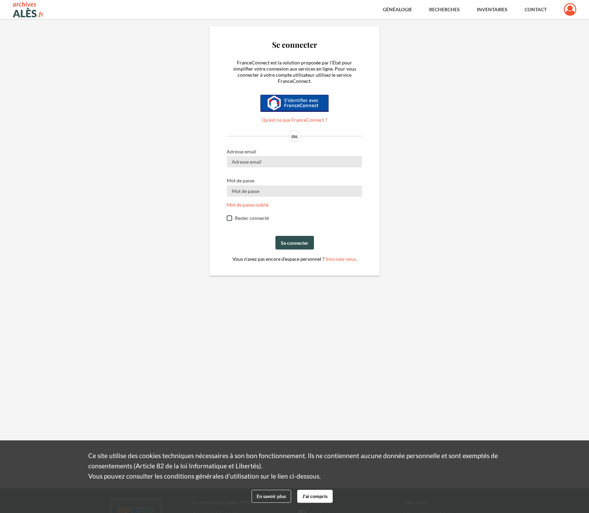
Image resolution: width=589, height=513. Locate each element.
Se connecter (294, 243)
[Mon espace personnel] (570, 9)
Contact (536, 9)
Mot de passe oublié (248, 204)
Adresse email (241, 151)
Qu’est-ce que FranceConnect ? (294, 119)
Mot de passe (240, 180)
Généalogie (397, 9)
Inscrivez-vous (341, 258)
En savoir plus (271, 496)
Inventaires (492, 9)
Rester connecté (252, 218)
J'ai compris (315, 496)
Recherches (444, 9)
